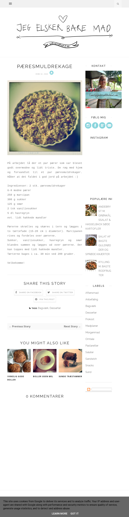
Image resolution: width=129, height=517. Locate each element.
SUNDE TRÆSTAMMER (70, 376)
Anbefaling (91, 299)
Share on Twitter (62, 292)
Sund (88, 372)
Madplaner (91, 325)
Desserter (55, 308)
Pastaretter (91, 345)
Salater (89, 352)
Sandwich (91, 358)
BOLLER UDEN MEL (43, 376)
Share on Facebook (30, 292)
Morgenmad (92, 332)
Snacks (89, 365)
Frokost (89, 319)
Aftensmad (91, 292)
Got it (74, 513)
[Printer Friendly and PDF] (51, 74)
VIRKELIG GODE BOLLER (15, 378)
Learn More (59, 513)
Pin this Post (47, 299)
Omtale (89, 339)
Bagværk (43, 308)
